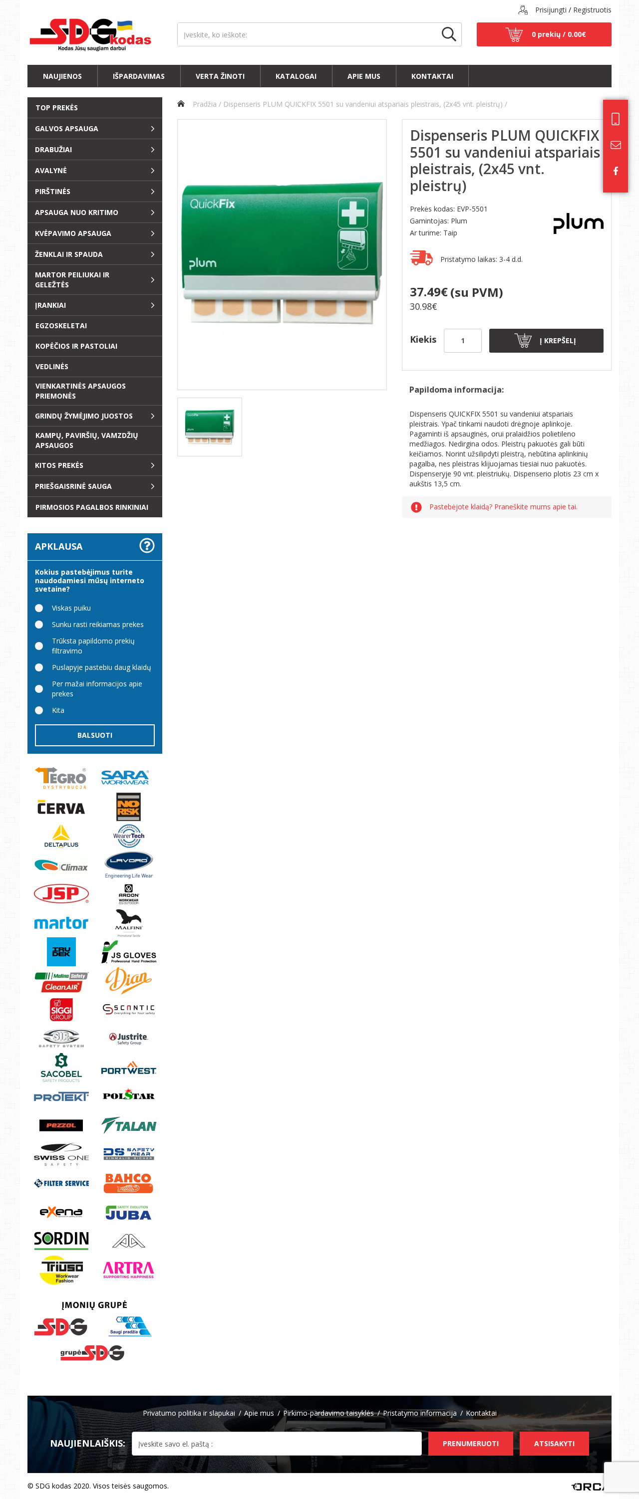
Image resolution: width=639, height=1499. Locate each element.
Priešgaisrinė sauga (73, 486)
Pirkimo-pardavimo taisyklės (328, 1413)
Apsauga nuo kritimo (76, 212)
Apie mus (363, 76)
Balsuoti (94, 735)
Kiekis (423, 339)
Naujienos (62, 76)
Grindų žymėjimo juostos (84, 416)
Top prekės (56, 107)
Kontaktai (432, 76)
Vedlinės (51, 366)
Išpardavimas (139, 76)
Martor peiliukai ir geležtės (72, 279)
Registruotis (592, 9)
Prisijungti (551, 9)
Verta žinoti (220, 76)
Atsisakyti (554, 1443)
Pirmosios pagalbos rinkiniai (91, 507)
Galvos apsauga (66, 128)
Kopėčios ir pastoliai (76, 346)
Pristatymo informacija (420, 1413)
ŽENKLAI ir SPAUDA (69, 254)
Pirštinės (52, 191)
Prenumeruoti (471, 1443)
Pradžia (204, 104)
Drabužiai (53, 149)
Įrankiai (50, 305)
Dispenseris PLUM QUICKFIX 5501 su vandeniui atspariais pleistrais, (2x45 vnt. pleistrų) (363, 104)
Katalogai (296, 76)
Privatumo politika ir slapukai (189, 1413)
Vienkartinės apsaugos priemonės (80, 391)
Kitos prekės (59, 465)
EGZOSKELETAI (61, 325)
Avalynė (51, 170)
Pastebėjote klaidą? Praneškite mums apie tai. (503, 507)
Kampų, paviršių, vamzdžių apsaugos (86, 440)
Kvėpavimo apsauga (73, 233)
